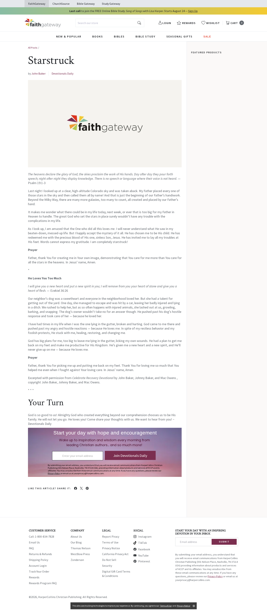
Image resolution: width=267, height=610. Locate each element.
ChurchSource (61, 3)
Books (97, 36)
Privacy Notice (111, 548)
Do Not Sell (109, 560)
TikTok (142, 543)
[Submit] (139, 23)
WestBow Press (80, 554)
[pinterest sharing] (87, 488)
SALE (207, 36)
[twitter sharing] (81, 488)
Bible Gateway (86, 3)
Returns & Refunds (40, 554)
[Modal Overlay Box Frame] (105, 452)
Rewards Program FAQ (43, 583)
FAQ (31, 548)
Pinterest (144, 561)
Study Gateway (111, 3)
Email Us (34, 542)
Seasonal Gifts (179, 36)
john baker (38, 73)
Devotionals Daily (62, 73)
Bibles (119, 36)
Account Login (38, 565)
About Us (76, 536)
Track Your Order (39, 571)
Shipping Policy (38, 560)
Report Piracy (110, 536)
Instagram (144, 536)
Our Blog (76, 542)
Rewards (34, 577)
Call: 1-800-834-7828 (41, 536)
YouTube (143, 555)
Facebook (144, 549)
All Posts (32, 47)
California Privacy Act (115, 554)
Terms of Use (110, 542)
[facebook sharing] (75, 488)
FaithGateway (36, 3)
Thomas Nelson (80, 548)
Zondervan (77, 560)
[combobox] (109, 23)
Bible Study (145, 36)
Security (107, 565)
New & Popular (68, 36)
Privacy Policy (215, 576)
